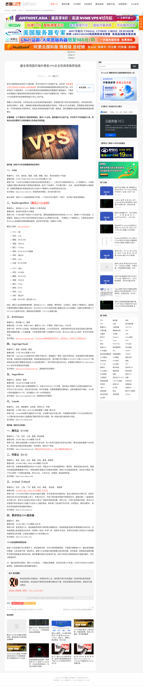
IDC (114, 351)
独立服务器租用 (105, 354)
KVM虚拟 (103, 351)
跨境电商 (103, 391)
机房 (126, 320)
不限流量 (103, 330)
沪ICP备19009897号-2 (82, 678)
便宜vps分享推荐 (18, 603)
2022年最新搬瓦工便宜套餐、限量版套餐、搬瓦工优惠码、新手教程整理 (84, 632)
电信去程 (116, 367)
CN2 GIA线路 (117, 381)
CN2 (101, 324)
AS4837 (127, 351)
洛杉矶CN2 (129, 367)
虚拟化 (102, 367)
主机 (114, 324)
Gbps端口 (116, 364)
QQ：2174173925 (36, 590)
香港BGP (128, 387)
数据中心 (103, 327)
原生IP (102, 337)
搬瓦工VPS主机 (40, 202)
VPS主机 (128, 344)
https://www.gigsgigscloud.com (27, 369)
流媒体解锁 (117, 354)
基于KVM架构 (130, 391)
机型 (114, 374)
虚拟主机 (128, 357)
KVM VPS (116, 344)
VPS (101, 320)
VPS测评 (77, 4)
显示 (89, 87)
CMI (126, 334)
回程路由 (128, 384)
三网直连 (103, 377)
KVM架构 (103, 357)
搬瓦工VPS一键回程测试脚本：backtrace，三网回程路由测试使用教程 (39, 630)
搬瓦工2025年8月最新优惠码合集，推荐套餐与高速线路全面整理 (16, 637)
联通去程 (116, 371)
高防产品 (111, 4)
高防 (101, 344)
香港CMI (116, 384)
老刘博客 (12, 4)
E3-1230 (103, 364)
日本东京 (128, 381)
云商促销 (122, 4)
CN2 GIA (128, 327)
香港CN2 (103, 347)
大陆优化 (103, 361)
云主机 (115, 387)
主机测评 (88, 4)
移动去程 (128, 371)
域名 (114, 391)
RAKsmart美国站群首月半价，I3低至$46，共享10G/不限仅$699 (61, 338)
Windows (116, 337)
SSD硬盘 (116, 357)
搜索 (100, 62)
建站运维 (99, 4)
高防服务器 (104, 381)
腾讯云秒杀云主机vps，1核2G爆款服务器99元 (54, 449)
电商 (126, 361)
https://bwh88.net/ (24, 226)
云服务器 (116, 327)
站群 (126, 377)
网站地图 (72, 678)
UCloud (127, 394)
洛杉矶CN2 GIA (118, 377)
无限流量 (116, 394)
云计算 (102, 398)
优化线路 (128, 347)
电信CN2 (128, 374)
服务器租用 (117, 347)
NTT (126, 364)
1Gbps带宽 (128, 337)
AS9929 (127, 354)
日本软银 (103, 374)
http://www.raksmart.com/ (25, 338)
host (101, 340)
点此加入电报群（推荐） (18, 590)
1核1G (102, 387)
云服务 (102, 334)
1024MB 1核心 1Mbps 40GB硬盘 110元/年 (32, 490)
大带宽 (115, 334)
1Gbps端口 (103, 371)
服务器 (115, 320)
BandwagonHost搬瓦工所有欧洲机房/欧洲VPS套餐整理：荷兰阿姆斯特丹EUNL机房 (16, 656)
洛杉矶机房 (104, 394)
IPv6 (126, 340)
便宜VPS (54, 4)
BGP (126, 330)
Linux (115, 340)
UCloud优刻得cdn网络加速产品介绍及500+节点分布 (24, 609)
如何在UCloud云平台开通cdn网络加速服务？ (78, 609)
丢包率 (102, 384)
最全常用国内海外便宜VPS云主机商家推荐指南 (50, 65)
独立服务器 (129, 324)
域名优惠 (66, 4)
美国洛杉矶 (117, 330)
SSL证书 (135, 4)
